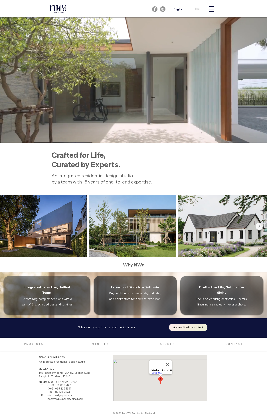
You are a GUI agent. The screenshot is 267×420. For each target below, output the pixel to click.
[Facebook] (154, 9)
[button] (211, 9)
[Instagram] (162, 9)
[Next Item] (259, 226)
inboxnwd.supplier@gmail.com (65, 398)
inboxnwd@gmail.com (60, 395)
